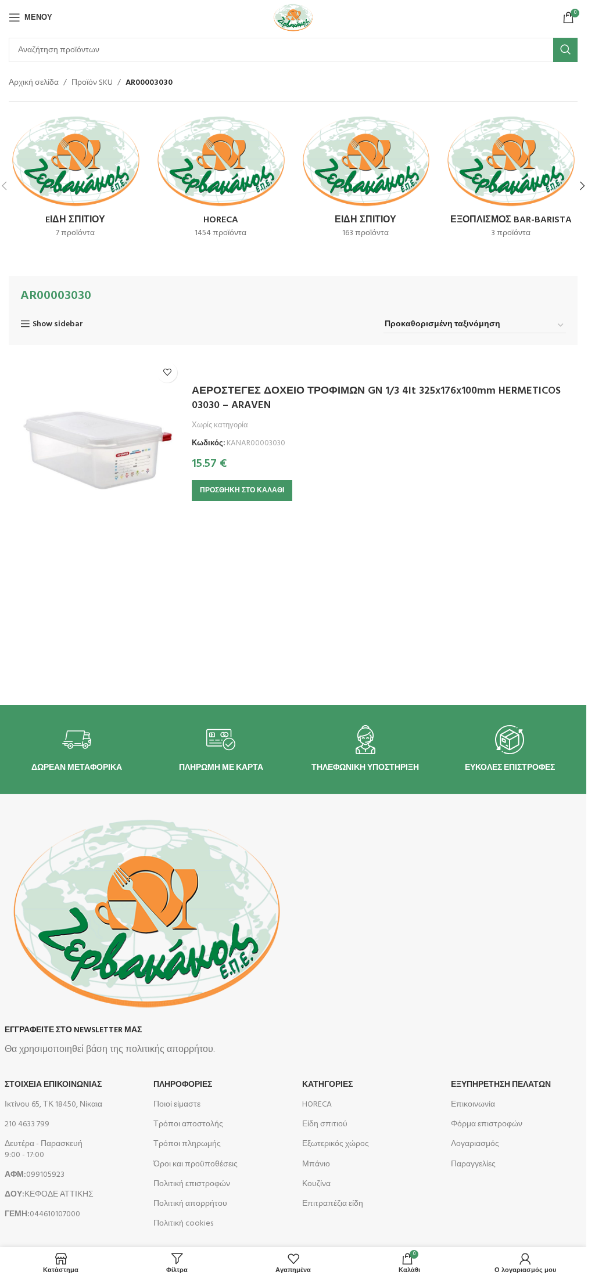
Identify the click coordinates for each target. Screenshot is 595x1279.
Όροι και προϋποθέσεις (195, 1164)
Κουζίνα (316, 1184)
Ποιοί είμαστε (176, 1104)
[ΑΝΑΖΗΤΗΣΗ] (565, 50)
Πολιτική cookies (183, 1223)
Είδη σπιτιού (324, 1124)
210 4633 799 (27, 1124)
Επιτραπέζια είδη (332, 1203)
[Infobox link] (77, 749)
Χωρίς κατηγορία (220, 425)
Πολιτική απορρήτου (190, 1203)
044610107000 (42, 1214)
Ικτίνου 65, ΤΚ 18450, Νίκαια (53, 1104)
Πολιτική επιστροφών (191, 1184)
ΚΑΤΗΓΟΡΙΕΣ (327, 1084)
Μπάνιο (316, 1164)
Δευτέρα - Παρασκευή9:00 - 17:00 (44, 1149)
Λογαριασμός (475, 1144)
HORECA (317, 1104)
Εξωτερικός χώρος (335, 1144)
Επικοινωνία (473, 1104)
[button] (582, 185)
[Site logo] (293, 17)
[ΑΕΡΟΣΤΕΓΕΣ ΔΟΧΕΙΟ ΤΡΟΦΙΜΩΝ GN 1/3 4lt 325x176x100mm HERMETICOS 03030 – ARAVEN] (96, 443)
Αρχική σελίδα (34, 83)
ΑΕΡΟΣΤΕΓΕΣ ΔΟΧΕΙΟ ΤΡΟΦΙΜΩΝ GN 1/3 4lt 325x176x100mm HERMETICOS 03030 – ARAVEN (376, 398)
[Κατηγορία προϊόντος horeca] (221, 179)
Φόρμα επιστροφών (486, 1124)
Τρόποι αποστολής (188, 1124)
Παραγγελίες (473, 1164)
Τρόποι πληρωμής (187, 1144)
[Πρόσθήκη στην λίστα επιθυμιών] (167, 372)
